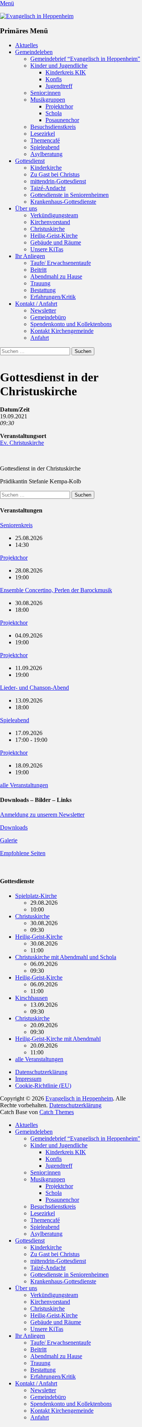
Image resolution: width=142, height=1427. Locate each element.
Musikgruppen (47, 99)
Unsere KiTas (46, 249)
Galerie (8, 840)
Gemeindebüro (48, 317)
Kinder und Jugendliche (58, 65)
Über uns (26, 208)
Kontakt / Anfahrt (36, 303)
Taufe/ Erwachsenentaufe (60, 263)
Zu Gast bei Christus (55, 174)
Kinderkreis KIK (65, 72)
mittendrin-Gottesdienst (58, 181)
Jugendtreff (58, 86)
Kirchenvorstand (50, 222)
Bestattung (43, 290)
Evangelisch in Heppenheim (79, 1098)
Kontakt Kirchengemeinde (62, 331)
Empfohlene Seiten (22, 853)
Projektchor (59, 106)
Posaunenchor (62, 120)
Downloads (14, 827)
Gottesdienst (30, 161)
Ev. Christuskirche (22, 443)
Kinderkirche (46, 167)
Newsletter (43, 310)
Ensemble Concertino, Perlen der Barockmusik (56, 590)
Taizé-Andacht (48, 188)
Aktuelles (26, 45)
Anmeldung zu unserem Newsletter (42, 814)
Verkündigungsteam (54, 215)
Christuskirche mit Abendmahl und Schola (65, 957)
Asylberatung (46, 154)
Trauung (40, 283)
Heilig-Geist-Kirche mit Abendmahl (58, 1038)
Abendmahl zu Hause (56, 276)
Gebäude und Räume (55, 242)
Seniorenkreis (16, 525)
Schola (53, 113)
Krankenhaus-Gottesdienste (63, 201)
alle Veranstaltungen (24, 785)
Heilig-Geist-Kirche (54, 235)
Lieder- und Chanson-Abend (34, 687)
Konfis (53, 79)
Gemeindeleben (34, 52)
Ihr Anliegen (30, 256)
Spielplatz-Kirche (36, 896)
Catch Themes (56, 1112)
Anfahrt (39, 337)
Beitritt (38, 269)
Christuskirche (47, 229)
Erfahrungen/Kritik (53, 297)
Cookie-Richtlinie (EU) (43, 1085)
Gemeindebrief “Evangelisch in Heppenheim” (85, 59)
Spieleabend (44, 147)
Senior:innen (45, 93)
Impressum (28, 1079)
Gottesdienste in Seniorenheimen (69, 195)
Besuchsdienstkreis (53, 127)
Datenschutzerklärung (41, 1072)
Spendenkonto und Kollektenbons (71, 324)
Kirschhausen (31, 998)
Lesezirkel (42, 133)
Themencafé (45, 140)
